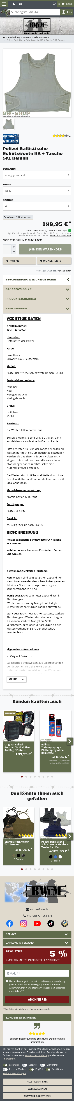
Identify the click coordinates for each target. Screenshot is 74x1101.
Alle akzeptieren (37, 1081)
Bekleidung (14, 37)
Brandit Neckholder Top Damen (16, 843)
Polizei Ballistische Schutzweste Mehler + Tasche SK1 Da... (54, 844)
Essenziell (14, 1064)
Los (69, 12)
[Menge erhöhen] (13, 246)
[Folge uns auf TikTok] (50, 923)
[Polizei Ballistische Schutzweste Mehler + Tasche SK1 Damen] (55, 823)
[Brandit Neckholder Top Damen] (18, 823)
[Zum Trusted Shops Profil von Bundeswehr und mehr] (64, 923)
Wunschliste (51, 260)
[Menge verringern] (13, 251)
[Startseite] (37, 26)
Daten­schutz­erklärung (37, 1055)
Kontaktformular (39, 909)
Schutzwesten (41, 37)
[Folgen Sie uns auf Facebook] (9, 923)
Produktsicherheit (21, 299)
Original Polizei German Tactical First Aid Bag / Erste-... (17, 747)
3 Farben (18, 859)
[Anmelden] (14, 4)
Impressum (9, 1058)
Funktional (57, 1069)
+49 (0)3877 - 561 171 (39, 915)
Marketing (52, 1064)
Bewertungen (16, 308)
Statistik (33, 1064)
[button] (65, 4)
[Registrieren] (20, 4)
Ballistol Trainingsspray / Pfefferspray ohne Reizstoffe (52, 748)
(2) (69, 135)
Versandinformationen (60, 235)
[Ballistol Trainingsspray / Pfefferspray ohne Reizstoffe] (55, 725)
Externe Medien (17, 1069)
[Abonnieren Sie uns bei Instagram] (23, 923)
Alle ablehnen (37, 1088)
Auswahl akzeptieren (38, 1096)
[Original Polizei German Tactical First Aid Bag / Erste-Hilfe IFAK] (18, 725)
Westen (27, 37)
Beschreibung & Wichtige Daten (31, 279)
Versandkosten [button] (64, 270)
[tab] (37, 280)
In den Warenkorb (46, 249)
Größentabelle (18, 289)
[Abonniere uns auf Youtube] (37, 923)
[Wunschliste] (54, 4)
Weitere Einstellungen (14, 1073)
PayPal (39, 1069)
